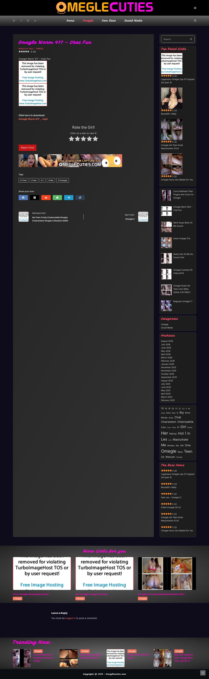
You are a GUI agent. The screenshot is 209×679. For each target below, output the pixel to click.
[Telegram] (21, 20)
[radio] (71, 139)
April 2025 (166, 393)
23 (183, 409)
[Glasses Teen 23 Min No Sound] (116, 658)
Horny (173, 433)
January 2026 (167, 364)
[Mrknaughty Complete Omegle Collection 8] (69, 658)
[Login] (195, 8)
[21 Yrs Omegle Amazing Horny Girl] (42, 573)
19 (169, 408)
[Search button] (191, 39)
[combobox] (174, 39)
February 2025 (168, 400)
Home (70, 20)
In (188, 433)
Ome (188, 445)
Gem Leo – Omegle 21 (171, 497)
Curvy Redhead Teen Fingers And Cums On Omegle (43, 658)
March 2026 (166, 357)
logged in (70, 618)
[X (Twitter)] (14, 20)
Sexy (180, 451)
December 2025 (168, 367)
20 (173, 408)
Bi (177, 413)
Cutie (169, 427)
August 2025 (167, 380)
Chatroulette (185, 421)
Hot (181, 433)
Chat (23, 180)
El (178, 427)
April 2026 (166, 354)
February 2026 (168, 361)
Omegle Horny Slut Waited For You (177, 179)
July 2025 (165, 384)
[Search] (195, 20)
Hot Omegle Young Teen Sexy (91, 594)
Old (182, 445)
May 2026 (165, 351)
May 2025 (165, 390)
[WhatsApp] (57, 197)
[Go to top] (202, 672)
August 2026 (167, 341)
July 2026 (165, 344)
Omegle (88, 20)
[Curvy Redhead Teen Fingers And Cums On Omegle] (22, 658)
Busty (171, 418)
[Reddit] (35, 20)
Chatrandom (168, 421)
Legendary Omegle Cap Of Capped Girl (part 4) (177, 81)
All (189, 409)
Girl (183, 427)
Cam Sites (109, 20)
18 (166, 408)
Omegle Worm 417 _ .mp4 (33, 119)
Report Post (27, 147)
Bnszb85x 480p (168, 114)
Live (169, 440)
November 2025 (168, 370)
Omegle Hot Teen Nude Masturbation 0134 (172, 147)
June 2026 (166, 347)
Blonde (164, 417)
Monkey (171, 445)
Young (179, 457)
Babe (168, 413)
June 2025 (166, 387)
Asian (163, 413)
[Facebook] (23, 197)
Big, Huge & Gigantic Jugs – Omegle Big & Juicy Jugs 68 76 (183, 658)
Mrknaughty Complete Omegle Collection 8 (90, 656)
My (177, 445)
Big (182, 412)
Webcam (170, 456)
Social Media (133, 20)
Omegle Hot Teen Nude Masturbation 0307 (161, 594)
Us (162, 456)
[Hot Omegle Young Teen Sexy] (104, 573)
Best (173, 413)
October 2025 (167, 374)
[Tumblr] (28, 20)
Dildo (174, 427)
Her (34, 180)
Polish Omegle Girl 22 (171, 507)
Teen (188, 451)
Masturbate (180, 439)
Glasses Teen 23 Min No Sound (138, 656)
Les (164, 439)
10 (162, 408)
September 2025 (169, 377)
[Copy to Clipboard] (80, 197)
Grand (189, 427)
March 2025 (166, 397)
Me (50, 180)
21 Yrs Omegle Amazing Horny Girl (31, 594)
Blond (187, 413)
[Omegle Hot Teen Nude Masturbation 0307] (167, 573)
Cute (163, 427)
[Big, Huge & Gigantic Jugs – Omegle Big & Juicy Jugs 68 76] (162, 658)
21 (176, 408)
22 (180, 409)
